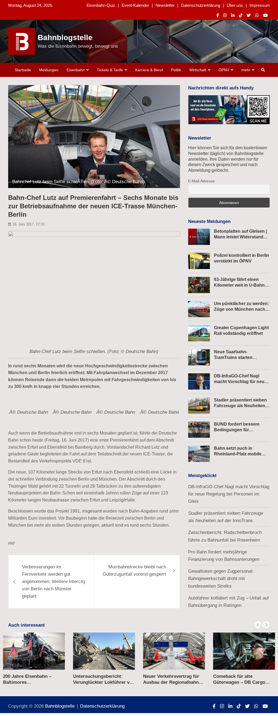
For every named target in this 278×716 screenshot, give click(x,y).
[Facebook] (217, 15)
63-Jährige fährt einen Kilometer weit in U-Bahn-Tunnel (240, 285)
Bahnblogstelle (65, 37)
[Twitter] (249, 15)
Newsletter (165, 5)
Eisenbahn (76, 70)
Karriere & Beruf (149, 70)
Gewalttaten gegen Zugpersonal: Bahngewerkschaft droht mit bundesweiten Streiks (221, 578)
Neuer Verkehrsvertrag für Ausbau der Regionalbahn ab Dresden (171, 682)
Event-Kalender (135, 5)
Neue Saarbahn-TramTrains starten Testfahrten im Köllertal (237, 357)
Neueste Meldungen (209, 221)
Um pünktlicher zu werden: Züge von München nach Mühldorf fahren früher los (241, 309)
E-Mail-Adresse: (202, 181)
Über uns (235, 5)
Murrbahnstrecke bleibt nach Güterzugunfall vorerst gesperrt (134, 570)
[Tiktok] (241, 15)
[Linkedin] (233, 15)
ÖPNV (224, 70)
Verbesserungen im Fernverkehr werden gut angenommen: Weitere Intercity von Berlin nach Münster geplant (54, 581)
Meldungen (48, 70)
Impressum (259, 5)
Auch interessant (26, 625)
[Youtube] (265, 15)
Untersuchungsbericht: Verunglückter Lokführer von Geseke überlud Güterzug (104, 682)
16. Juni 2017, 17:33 (28, 224)
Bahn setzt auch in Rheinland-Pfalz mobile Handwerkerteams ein (237, 454)
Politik (176, 70)
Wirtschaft (197, 70)
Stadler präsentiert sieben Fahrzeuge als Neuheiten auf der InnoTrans (240, 406)
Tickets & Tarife (110, 70)
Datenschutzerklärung (200, 5)
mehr (245, 70)
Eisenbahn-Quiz (101, 5)
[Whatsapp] (257, 15)
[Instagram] (225, 15)
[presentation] (258, 625)
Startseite (23, 70)
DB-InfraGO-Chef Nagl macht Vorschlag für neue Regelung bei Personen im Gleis (228, 494)
